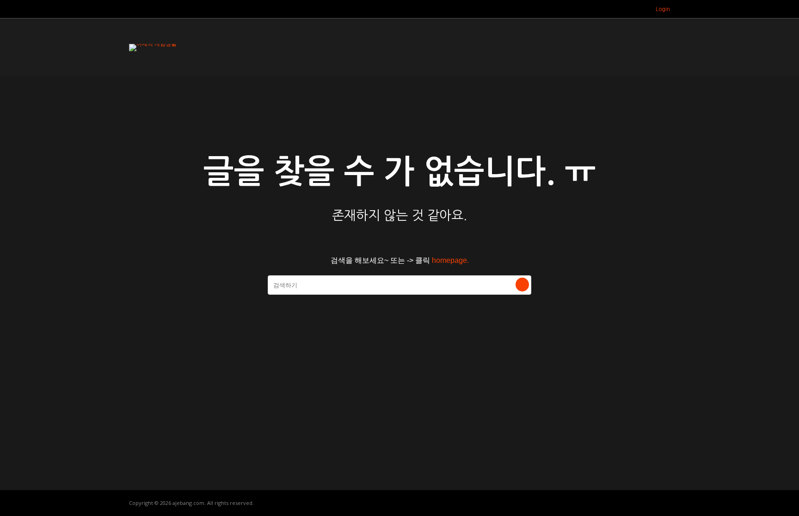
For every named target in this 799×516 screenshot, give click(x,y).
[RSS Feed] (627, 9)
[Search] (522, 284)
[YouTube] (639, 9)
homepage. (450, 260)
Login (663, 9)
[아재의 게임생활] (153, 44)
